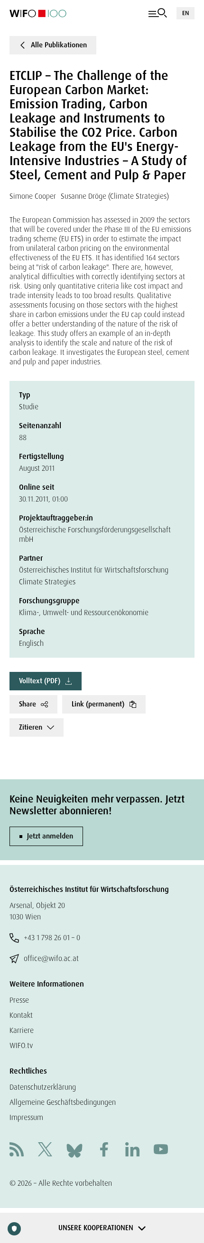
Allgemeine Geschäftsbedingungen (62, 1102)
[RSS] (16, 1150)
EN (185, 13)
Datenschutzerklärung (42, 1087)
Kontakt (21, 1015)
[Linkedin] (132, 1150)
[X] (45, 1150)
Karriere (21, 1030)
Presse (19, 1000)
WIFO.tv (21, 1045)
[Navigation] (157, 13)
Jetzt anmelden (50, 836)
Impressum (26, 1117)
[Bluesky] (74, 1150)
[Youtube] (161, 1150)
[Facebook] (104, 1150)
